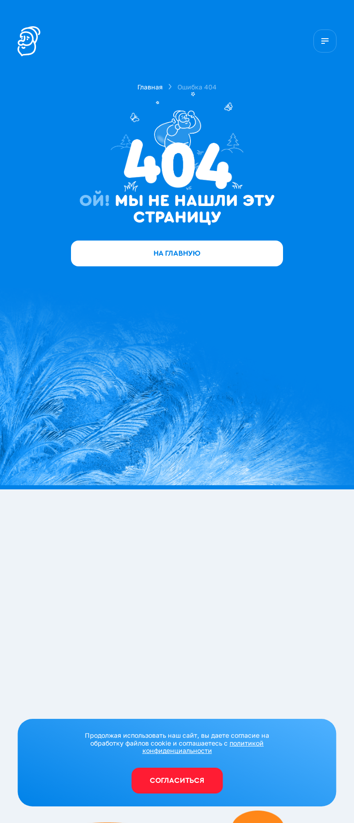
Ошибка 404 (197, 87)
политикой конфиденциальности (203, 747)
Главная (150, 87)
